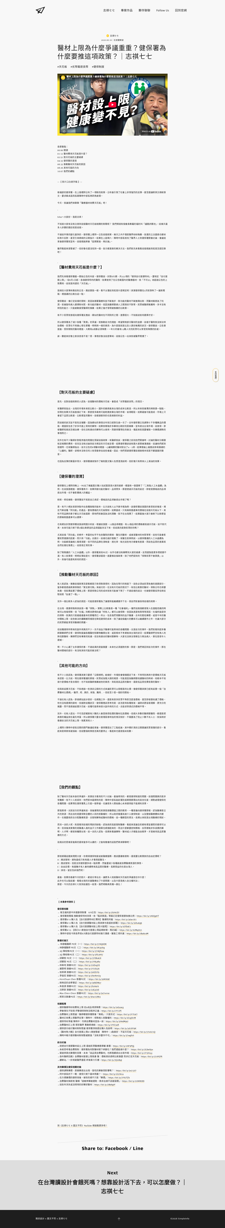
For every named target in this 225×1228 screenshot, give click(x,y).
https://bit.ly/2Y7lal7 (127, 1014)
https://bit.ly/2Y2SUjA (88, 969)
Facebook (116, 1148)
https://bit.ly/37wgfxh (123, 1035)
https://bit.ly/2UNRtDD (133, 1081)
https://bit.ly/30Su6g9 (131, 923)
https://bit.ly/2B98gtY (104, 1084)
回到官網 (181, 10)
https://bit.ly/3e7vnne (99, 993)
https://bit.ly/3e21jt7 (126, 1070)
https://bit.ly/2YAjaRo (89, 961)
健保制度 (99, 66)
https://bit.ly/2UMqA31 (131, 930)
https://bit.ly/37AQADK (95, 944)
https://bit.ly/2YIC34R (108, 1025)
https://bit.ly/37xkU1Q (144, 1032)
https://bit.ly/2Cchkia (113, 1074)
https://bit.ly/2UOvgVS (89, 965)
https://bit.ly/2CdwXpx (142, 1049)
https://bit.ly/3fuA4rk (88, 986)
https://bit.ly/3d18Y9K (125, 1028)
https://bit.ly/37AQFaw (93, 951)
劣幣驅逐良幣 (80, 66)
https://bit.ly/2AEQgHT (148, 916)
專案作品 (127, 10)
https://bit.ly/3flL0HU (92, 954)
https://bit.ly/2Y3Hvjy (141, 1053)
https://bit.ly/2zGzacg (113, 1007)
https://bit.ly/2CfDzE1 (120, 926)
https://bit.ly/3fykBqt (111, 1060)
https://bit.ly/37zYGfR (151, 1056)
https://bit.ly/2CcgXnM (125, 1018)
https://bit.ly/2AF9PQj (123, 1046)
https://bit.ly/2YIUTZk (119, 1077)
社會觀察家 (119, 40)
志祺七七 (109, 10)
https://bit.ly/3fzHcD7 (108, 912)
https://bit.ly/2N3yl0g (94, 947)
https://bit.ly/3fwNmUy (89, 976)
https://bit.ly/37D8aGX (90, 958)
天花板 (63, 66)
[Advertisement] (112, 24)
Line (138, 1148)
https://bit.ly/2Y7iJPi (111, 1011)
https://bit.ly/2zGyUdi (88, 990)
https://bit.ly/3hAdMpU (117, 1021)
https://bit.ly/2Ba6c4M (137, 933)
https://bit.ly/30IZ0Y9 (88, 972)
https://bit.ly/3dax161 (126, 919)
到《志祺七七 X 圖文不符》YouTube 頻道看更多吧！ (82, 1125)
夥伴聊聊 (144, 10)
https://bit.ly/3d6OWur (90, 983)
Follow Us (162, 10)
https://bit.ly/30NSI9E (99, 979)
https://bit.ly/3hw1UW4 (89, 997)
